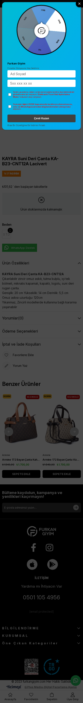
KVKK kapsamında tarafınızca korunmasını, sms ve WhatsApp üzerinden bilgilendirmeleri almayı (43, 105)
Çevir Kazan (41, 118)
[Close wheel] (79, 3)
